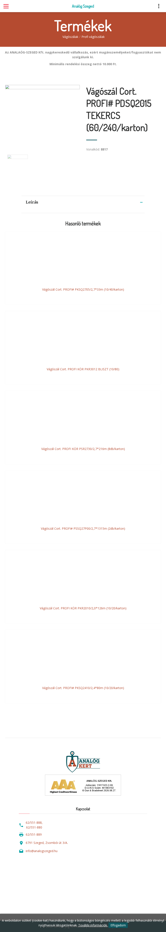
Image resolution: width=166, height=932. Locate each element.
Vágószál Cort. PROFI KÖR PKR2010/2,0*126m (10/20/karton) (83, 608)
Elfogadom (118, 925)
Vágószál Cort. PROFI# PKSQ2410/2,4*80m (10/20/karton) (83, 688)
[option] (42, 115)
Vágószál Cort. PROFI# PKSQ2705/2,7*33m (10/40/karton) (83, 289)
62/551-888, (34, 822)
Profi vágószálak (93, 37)
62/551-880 (34, 827)
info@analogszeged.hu (41, 851)
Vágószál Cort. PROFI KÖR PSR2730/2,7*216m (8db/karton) (83, 449)
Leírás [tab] (32, 202)
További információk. (93, 925)
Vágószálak (70, 37)
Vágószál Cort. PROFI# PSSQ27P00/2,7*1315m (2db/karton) (83, 528)
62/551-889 (34, 834)
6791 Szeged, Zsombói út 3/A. (47, 843)
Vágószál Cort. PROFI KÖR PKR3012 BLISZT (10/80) (83, 369)
